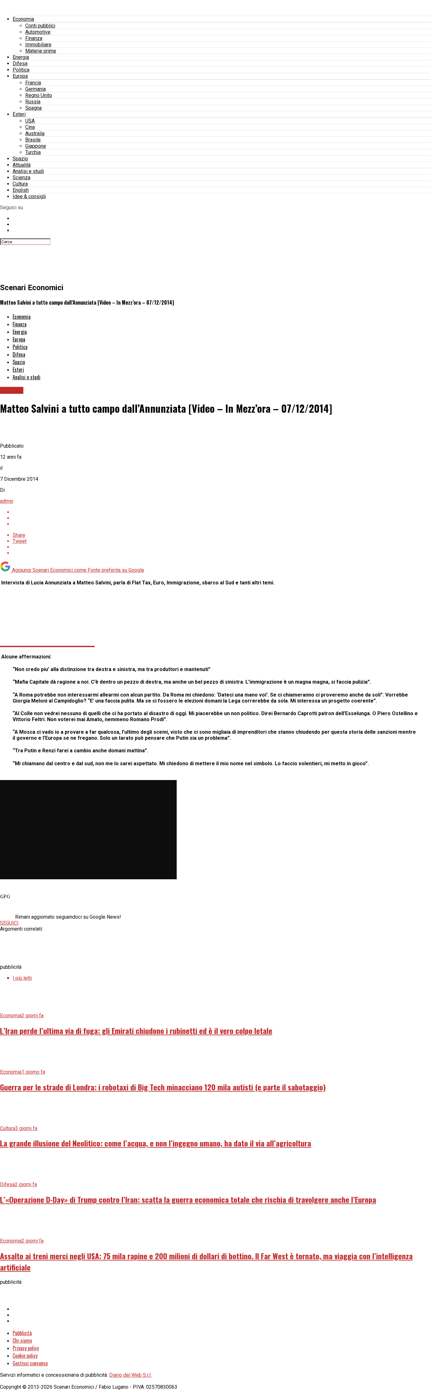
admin (6, 501)
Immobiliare (38, 45)
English (21, 190)
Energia (21, 57)
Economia (23, 19)
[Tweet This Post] (222, 518)
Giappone (35, 146)
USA (30, 121)
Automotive (37, 32)
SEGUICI (9, 923)
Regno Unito (38, 95)
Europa (20, 76)
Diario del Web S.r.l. (130, 1375)
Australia (34, 133)
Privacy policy (26, 1348)
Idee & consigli (29, 196)
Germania (35, 89)
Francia (33, 83)
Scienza (21, 178)
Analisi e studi (28, 171)
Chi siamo (22, 1340)
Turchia (33, 152)
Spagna (33, 108)
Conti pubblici (40, 26)
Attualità (22, 165)
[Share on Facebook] (222, 512)
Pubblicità (22, 1333)
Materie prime (40, 51)
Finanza (33, 38)
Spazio (20, 159)
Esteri (19, 114)
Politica (21, 70)
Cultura (20, 184)
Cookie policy (25, 1355)
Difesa (20, 63)
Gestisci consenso (30, 1363)
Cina (30, 127)
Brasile (33, 140)
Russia (32, 102)
